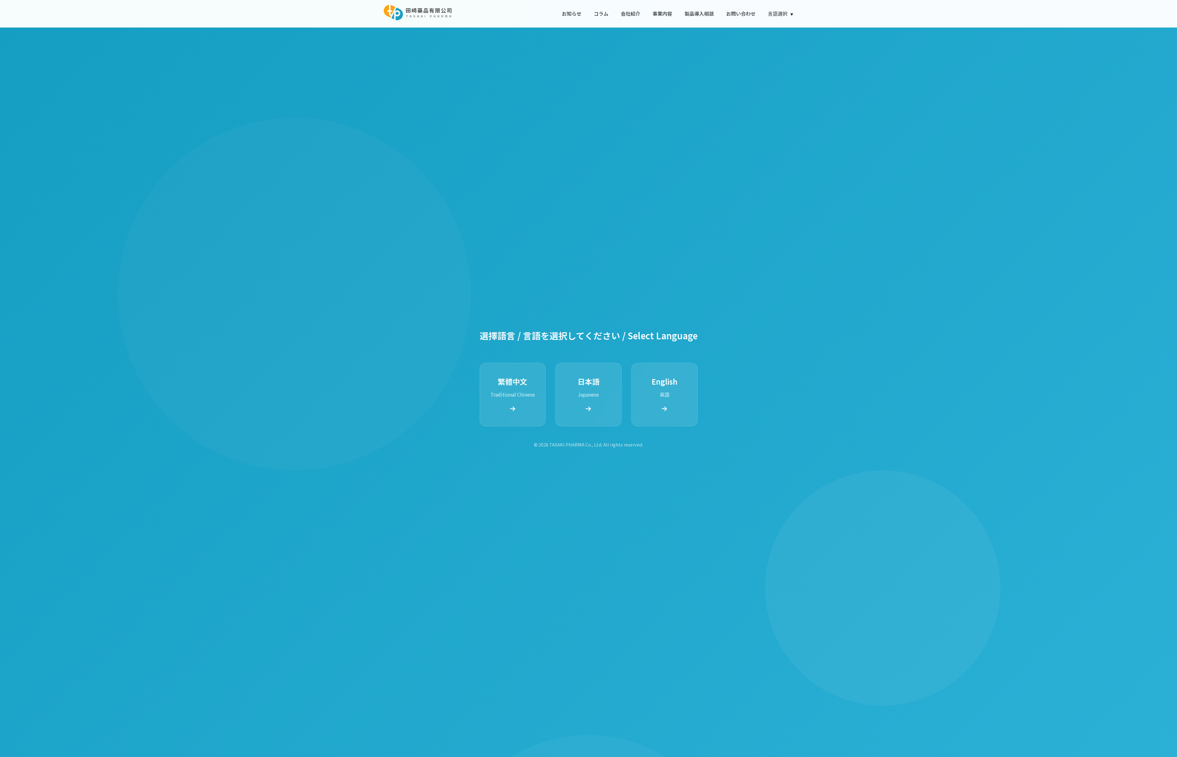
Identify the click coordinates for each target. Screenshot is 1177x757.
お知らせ (571, 13)
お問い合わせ (741, 13)
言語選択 (780, 13)
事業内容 (662, 13)
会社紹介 (630, 13)
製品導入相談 (699, 13)
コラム (601, 13)
